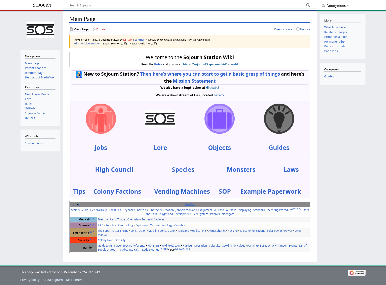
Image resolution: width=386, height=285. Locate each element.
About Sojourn (53, 280)
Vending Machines (182, 191)
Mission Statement (194, 81)
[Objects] (219, 118)
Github (211, 87)
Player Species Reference (130, 245)
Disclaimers (74, 280)
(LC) (299, 209)
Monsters (241, 169)
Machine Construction (162, 231)
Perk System (200, 214)
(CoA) (185, 248)
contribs (140, 39)
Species (183, 169)
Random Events (287, 245)
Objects (219, 147)
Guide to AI (105, 245)
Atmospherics (217, 231)
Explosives (142, 225)
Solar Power (274, 231)
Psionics (215, 214)
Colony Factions (117, 191)
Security (120, 240)
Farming (252, 245)
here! (218, 95)
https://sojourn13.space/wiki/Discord (209, 64)
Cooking (227, 245)
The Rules (115, 210)
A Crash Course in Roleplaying (232, 210)
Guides (279, 147)
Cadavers (160, 219)
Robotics (111, 225)
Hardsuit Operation (195, 245)
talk (130, 39)
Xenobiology (125, 225)
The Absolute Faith (128, 249)
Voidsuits (214, 245)
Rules (158, 64)
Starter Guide (79, 210)
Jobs (100, 147)
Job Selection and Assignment (194, 210)
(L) (296, 209)
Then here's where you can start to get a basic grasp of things (210, 74)
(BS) (177, 248)
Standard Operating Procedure (272, 210)
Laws (291, 169)
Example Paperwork (270, 191)
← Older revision (91, 43)
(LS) (181, 248)
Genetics (179, 225)
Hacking (233, 231)
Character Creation (162, 210)
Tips (79, 191)
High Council (114, 169)
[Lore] (160, 118)
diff (77, 43)
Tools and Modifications (192, 231)
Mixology (239, 245)
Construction (138, 231)
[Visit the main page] (40, 29)
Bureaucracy (268, 245)
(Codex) (164, 248)
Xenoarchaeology (161, 225)
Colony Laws (105, 240)
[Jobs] (101, 118)
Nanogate (228, 214)
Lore (160, 147)
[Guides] (279, 118)
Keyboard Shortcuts (135, 210)
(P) (188, 248)
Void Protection (171, 245)
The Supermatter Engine (113, 231)
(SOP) (91, 218)
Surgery (147, 219)
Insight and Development (175, 214)
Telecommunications (252, 231)
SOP (225, 191)
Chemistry (133, 219)
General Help (98, 210)
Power (288, 231)
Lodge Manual (151, 249)
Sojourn (41, 5)
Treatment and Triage (111, 219)
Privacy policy (30, 280)
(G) (293, 209)
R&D (101, 225)
